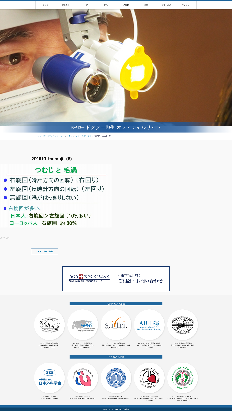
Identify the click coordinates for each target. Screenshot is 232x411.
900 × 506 (5, 238)
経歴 (146, 5)
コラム (45, 5)
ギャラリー (186, 5)
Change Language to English (116, 409)
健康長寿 (65, 5)
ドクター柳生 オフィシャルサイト (116, 127)
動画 (106, 5)
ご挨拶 (126, 5)
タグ (86, 5)
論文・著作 (166, 5)
